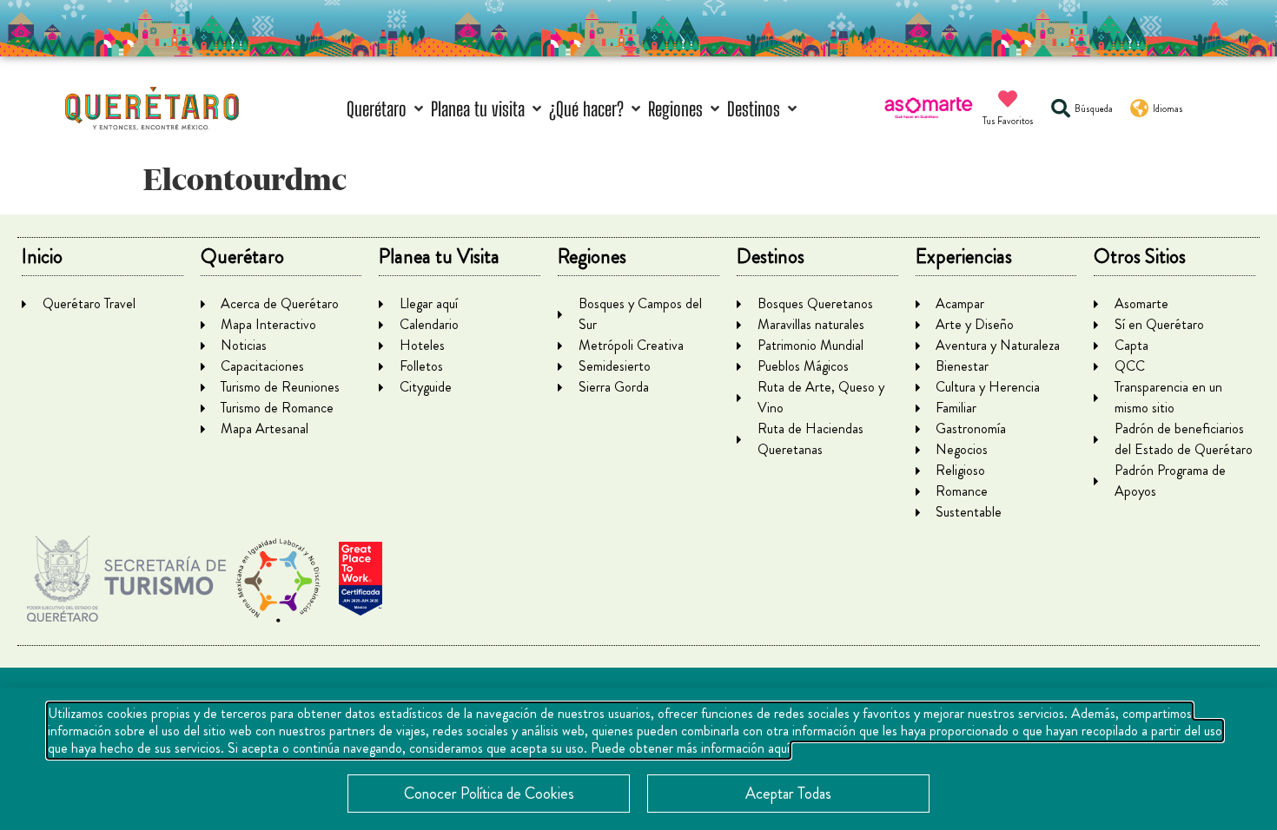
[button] (387, 109)
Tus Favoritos (1008, 121)
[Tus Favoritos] (1007, 99)
